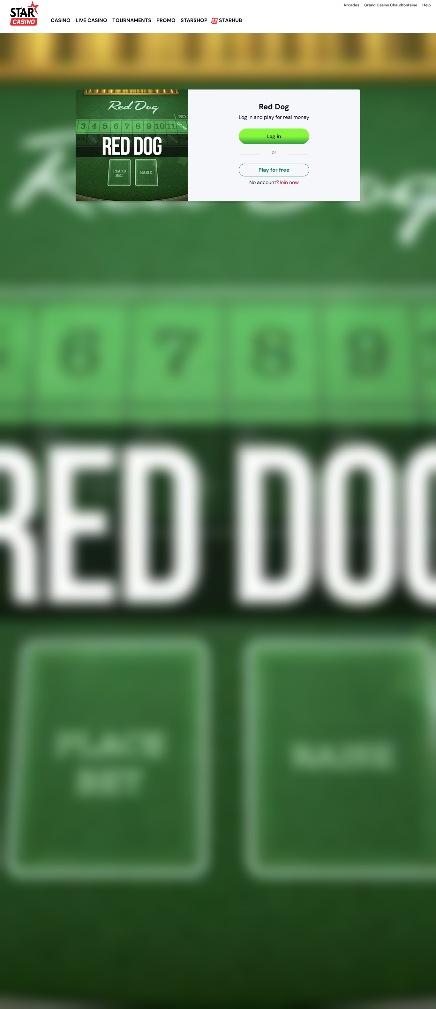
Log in (274, 136)
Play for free (274, 170)
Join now (288, 182)
